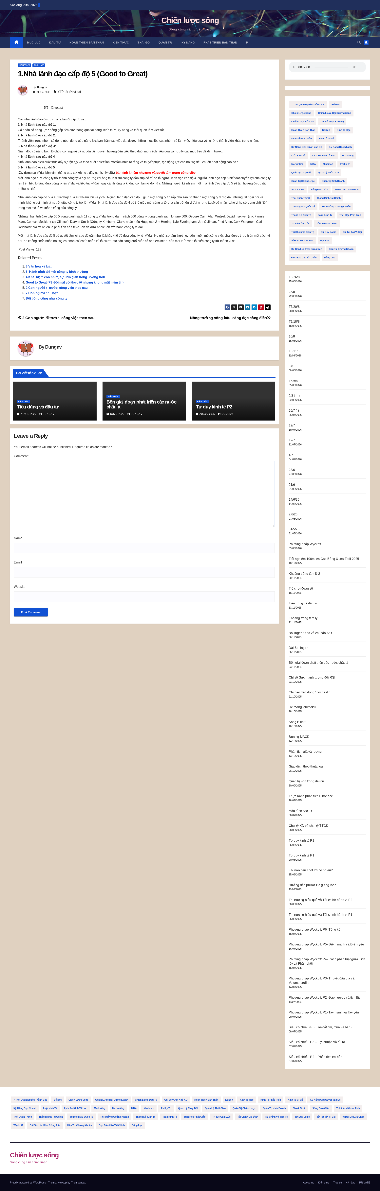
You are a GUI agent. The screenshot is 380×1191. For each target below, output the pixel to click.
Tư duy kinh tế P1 (301, 855)
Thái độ (144, 42)
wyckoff (325, 240)
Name (18, 538)
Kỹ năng (188, 42)
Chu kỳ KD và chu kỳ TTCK (308, 825)
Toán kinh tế (325, 215)
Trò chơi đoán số (301, 588)
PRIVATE (364, 1182)
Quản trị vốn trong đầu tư (307, 781)
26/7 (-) (294, 410)
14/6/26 (294, 499)
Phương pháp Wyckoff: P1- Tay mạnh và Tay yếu (324, 1012)
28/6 (292, 470)
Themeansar (78, 1182)
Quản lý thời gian (328, 172)
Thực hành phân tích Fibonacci (311, 796)
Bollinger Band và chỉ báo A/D (310, 633)
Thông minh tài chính (329, 198)
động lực (329, 257)
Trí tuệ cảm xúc (300, 223)
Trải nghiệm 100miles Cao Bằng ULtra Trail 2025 (324, 559)
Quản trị (166, 42)
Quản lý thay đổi (301, 172)
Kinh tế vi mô (326, 138)
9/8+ (292, 366)
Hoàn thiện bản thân (86, 42)
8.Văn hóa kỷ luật (38, 266)
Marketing (347, 155)
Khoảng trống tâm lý (303, 618)
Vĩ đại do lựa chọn (302, 240)
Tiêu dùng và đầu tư (37, 406)
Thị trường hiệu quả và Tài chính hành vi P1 (320, 914)
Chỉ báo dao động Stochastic (309, 692)
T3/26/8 (294, 277)
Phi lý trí (345, 164)
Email (18, 562)
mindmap (328, 164)
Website (19, 586)
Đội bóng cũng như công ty (46, 298)
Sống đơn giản (319, 189)
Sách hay (39, 65)
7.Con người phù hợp (42, 293)
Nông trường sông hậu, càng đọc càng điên (228, 318)
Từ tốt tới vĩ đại (352, 232)
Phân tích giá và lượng (305, 751)
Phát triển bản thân (220, 42)
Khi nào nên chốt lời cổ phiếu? (311, 870)
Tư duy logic (328, 232)
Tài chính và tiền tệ (302, 232)
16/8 (292, 336)
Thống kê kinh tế (301, 215)
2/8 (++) (294, 395)
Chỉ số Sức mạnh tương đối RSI (312, 677)
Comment (21, 456)
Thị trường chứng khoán (336, 206)
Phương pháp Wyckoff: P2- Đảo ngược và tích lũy (325, 997)
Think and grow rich (346, 189)
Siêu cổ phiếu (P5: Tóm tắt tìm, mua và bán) (320, 1027)
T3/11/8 (294, 351)
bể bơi (335, 104)
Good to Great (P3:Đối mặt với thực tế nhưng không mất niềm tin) (75, 282)
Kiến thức (121, 42)
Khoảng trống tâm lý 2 (304, 573)
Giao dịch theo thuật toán (307, 766)
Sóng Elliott (297, 722)
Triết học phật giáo (350, 215)
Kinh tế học (344, 130)
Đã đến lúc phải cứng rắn (306, 249)
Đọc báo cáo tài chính (304, 257)
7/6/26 (293, 514)
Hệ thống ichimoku (302, 707)
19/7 (292, 425)
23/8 (292, 292)
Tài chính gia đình (326, 223)
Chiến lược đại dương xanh (334, 113)
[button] (359, 42)
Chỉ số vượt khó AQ (332, 121)
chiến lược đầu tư (302, 121)
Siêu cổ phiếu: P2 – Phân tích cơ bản (315, 1057)
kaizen (326, 130)
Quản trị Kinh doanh (333, 181)
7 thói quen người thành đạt (308, 104)
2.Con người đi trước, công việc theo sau (57, 287)
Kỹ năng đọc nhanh (340, 147)
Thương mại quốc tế (303, 206)
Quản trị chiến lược (303, 181)
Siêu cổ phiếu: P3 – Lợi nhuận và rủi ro (317, 1042)
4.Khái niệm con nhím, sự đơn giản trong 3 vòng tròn (65, 277)
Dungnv (42, 87)
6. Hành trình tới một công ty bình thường (57, 271)
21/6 (292, 484)
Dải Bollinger (298, 647)
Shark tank (297, 189)
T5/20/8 (294, 306)
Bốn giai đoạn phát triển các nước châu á (141, 404)
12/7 (292, 440)
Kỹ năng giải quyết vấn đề (306, 147)
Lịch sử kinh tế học (323, 155)
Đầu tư (55, 42)
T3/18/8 (294, 321)
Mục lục (34, 42)
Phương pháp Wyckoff (305, 544)
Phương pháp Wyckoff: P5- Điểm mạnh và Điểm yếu (326, 944)
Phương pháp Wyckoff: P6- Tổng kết (315, 929)
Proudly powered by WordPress (28, 1182)
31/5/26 (294, 529)
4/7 (291, 455)
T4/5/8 (293, 381)
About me (308, 1182)
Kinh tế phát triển (301, 138)
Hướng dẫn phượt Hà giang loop (312, 885)
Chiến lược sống (190, 20)
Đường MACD (299, 736)
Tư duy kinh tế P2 (214, 406)
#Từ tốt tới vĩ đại (69, 92)
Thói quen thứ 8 (300, 198)
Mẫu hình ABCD (300, 811)
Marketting (297, 164)
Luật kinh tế (298, 155)
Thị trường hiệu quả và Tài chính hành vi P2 (320, 900)
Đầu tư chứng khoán (341, 249)
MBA (313, 164)
